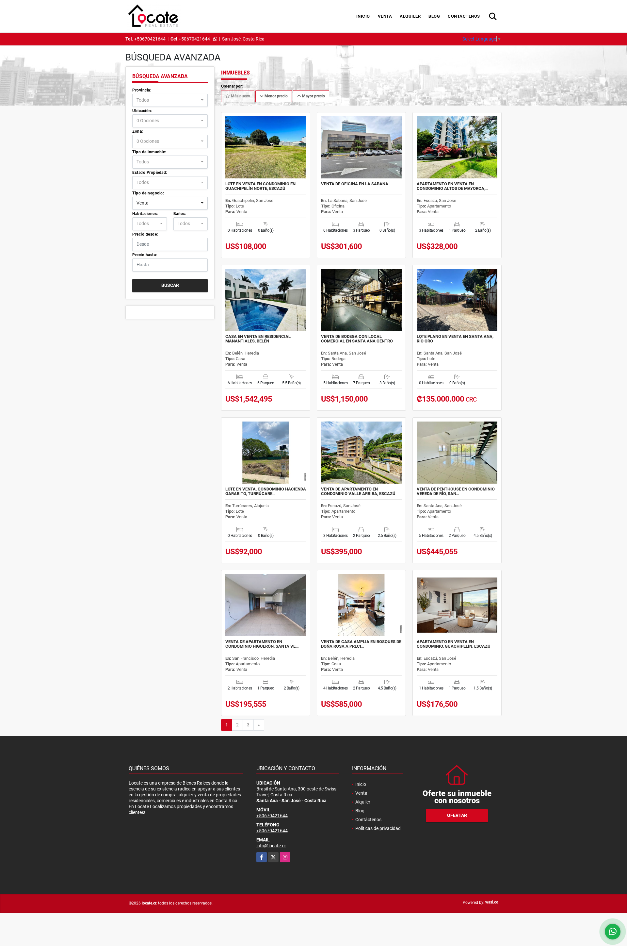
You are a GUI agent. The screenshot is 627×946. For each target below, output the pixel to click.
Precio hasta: (144, 255)
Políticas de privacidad (378, 828)
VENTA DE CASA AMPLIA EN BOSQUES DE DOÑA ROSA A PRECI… (361, 644)
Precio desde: (145, 234)
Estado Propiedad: (149, 172)
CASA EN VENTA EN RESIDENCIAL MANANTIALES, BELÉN (258, 338)
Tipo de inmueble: (149, 152)
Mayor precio (313, 96)
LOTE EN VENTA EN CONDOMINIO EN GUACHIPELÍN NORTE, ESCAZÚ (260, 186)
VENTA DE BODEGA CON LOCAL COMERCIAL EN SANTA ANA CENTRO (357, 338)
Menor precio (276, 96)
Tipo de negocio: (148, 193)
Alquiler (410, 16)
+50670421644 (150, 38)
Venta (385, 16)
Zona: (137, 131)
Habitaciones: (145, 213)
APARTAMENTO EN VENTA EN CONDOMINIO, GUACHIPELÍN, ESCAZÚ (453, 644)
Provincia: (141, 90)
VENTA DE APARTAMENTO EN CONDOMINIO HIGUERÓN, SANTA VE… (262, 644)
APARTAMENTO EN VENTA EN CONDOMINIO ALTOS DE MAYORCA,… (453, 186)
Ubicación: (142, 110)
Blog (434, 16)
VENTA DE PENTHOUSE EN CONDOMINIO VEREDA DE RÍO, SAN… (456, 491)
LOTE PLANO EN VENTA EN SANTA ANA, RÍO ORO (455, 338)
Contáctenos (464, 16)
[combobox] (170, 100)
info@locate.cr (271, 845)
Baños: (179, 213)
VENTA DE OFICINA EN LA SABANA (354, 184)
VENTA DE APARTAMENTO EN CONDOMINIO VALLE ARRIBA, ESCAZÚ (358, 491)
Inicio (363, 16)
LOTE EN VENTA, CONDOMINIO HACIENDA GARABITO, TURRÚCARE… (265, 491)
